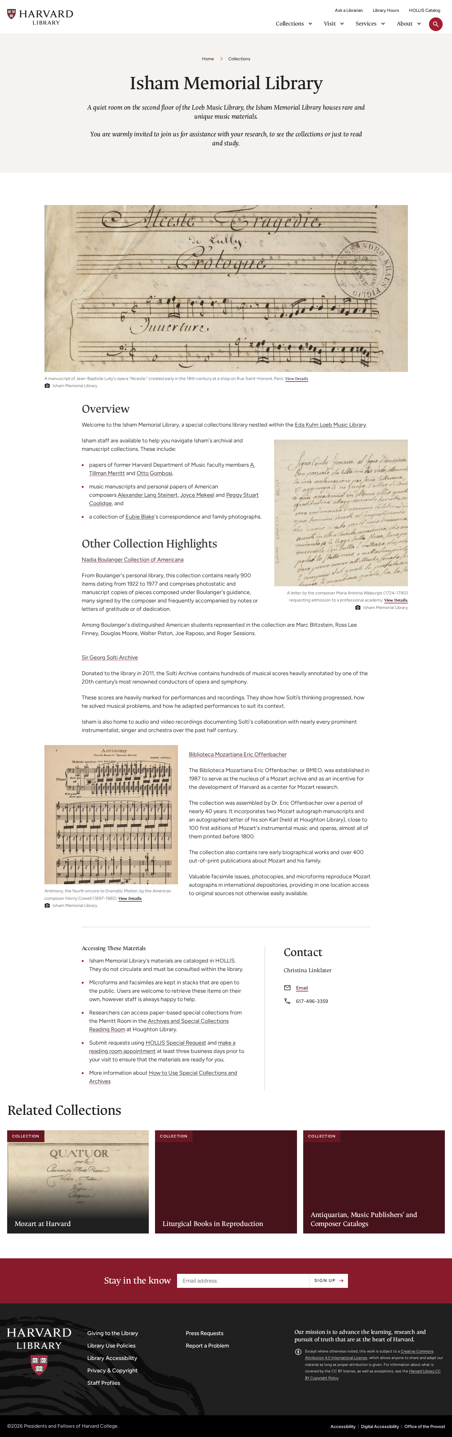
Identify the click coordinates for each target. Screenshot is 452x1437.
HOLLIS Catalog (424, 10)
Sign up (325, 1280)
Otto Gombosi (154, 473)
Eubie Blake (140, 516)
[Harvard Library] (39, 1352)
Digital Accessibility (380, 1427)
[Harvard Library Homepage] (40, 17)
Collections (239, 59)
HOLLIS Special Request (176, 1042)
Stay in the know (137, 1280)
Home (208, 59)
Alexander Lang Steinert (148, 495)
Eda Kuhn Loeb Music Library (330, 424)
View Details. (396, 600)
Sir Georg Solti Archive (110, 657)
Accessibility (343, 1427)
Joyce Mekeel (197, 495)
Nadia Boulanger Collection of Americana (133, 559)
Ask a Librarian (349, 10)
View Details (296, 378)
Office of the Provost (424, 1427)
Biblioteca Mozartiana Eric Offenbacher (238, 754)
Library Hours (386, 10)
